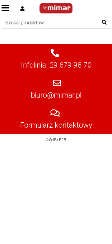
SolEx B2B (57, 140)
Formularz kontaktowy (56, 125)
